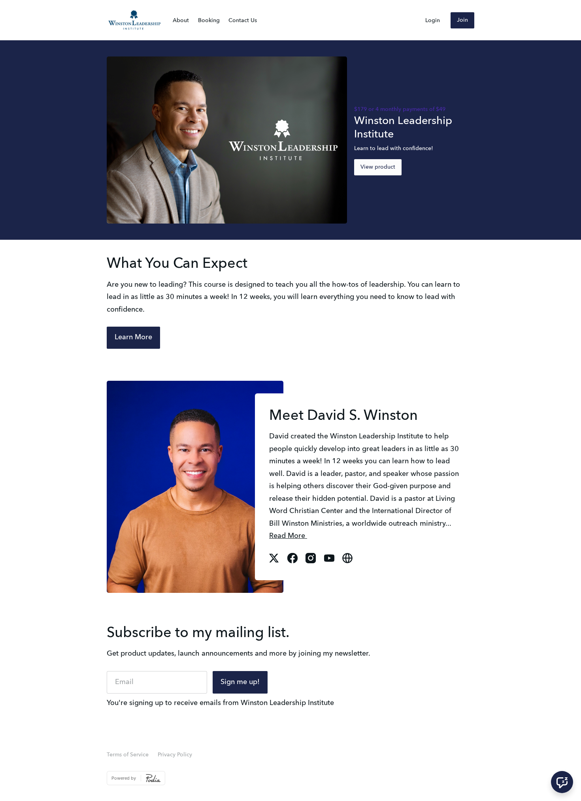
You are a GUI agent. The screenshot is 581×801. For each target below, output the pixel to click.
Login (432, 20)
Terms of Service (128, 755)
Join (462, 20)
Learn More (133, 337)
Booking (209, 20)
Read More (288, 536)
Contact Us (242, 20)
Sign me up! (240, 682)
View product (377, 167)
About (181, 20)
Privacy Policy (175, 755)
